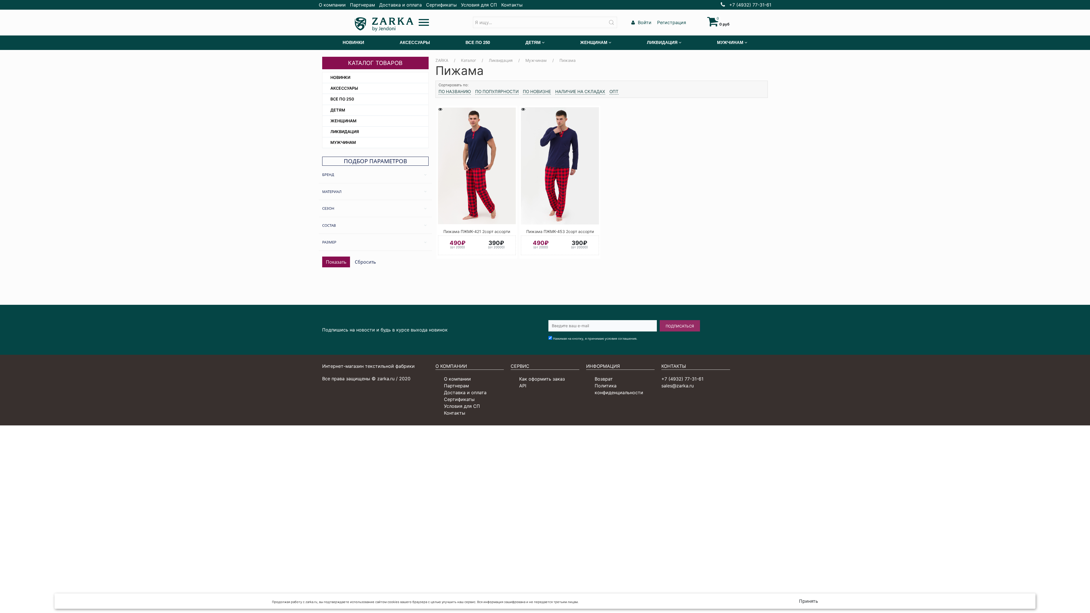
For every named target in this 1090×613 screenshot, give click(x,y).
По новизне (537, 91)
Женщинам (343, 120)
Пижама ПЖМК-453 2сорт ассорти (560, 231)
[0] (712, 24)
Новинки (340, 77)
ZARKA (441, 60)
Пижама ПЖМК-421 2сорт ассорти (476, 231)
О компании (332, 5)
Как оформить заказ (542, 379)
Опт (614, 91)
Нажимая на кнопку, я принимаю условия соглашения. (595, 338)
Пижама (567, 60)
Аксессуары (344, 88)
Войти (643, 22)
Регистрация (671, 22)
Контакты (512, 5)
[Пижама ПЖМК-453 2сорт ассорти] (560, 165)
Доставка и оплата (400, 5)
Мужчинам (343, 142)
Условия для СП (479, 5)
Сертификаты (441, 5)
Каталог (468, 60)
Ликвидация (344, 131)
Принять (808, 601)
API (522, 386)
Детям (337, 110)
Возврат (604, 379)
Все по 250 (342, 98)
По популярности (497, 91)
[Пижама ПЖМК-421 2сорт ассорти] (477, 165)
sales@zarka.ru (677, 386)
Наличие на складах (580, 91)
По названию (455, 91)
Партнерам (362, 5)
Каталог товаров (375, 63)
